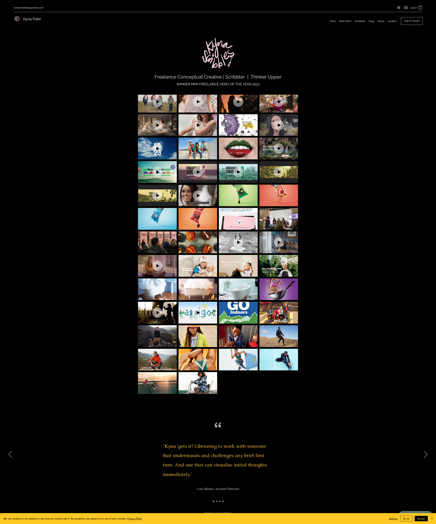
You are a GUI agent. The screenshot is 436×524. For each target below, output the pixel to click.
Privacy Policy (134, 518)
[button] (420, 7)
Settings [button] (393, 518)
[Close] (432, 518)
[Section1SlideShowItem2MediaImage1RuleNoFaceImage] (213, 501)
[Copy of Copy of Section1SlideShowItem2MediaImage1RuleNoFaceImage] (222, 501)
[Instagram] (398, 7)
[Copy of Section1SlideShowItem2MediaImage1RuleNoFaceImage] (219, 501)
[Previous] (10, 454)
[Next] (425, 454)
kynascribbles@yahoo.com (28, 7)
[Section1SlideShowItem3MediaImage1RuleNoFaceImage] (216, 501)
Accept (421, 518)
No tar (406, 518)
